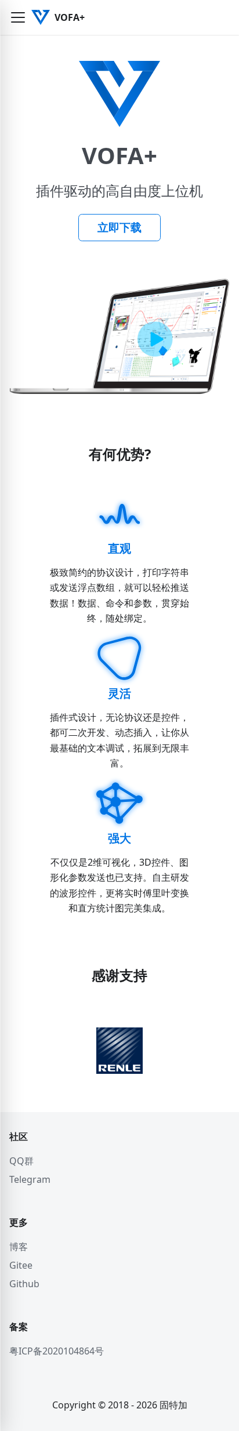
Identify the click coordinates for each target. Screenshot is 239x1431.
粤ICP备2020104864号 (56, 1351)
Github (24, 1283)
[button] (18, 17)
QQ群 (21, 1160)
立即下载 (119, 227)
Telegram (29, 1179)
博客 (18, 1246)
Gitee (20, 1265)
